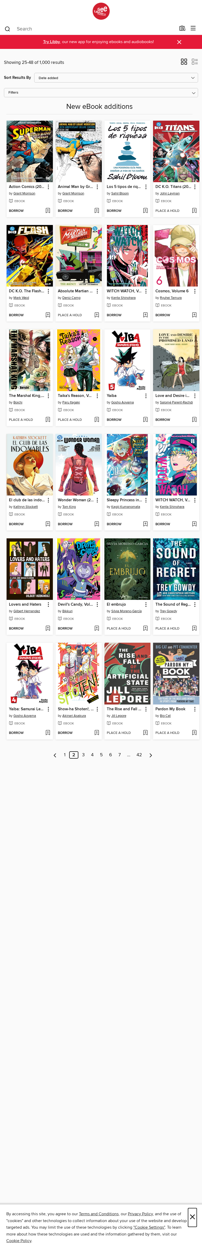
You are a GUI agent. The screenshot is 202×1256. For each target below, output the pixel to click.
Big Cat (165, 716)
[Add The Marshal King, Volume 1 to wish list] (47, 420)
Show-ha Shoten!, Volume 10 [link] (76, 709)
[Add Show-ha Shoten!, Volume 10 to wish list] (96, 733)
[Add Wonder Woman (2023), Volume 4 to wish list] (96, 524)
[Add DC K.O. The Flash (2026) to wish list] (47, 315)
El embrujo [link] (116, 604)
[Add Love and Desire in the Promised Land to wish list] (194, 420)
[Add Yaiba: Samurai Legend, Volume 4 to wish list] (47, 733)
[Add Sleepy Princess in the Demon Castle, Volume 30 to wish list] (145, 524)
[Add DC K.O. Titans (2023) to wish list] (194, 211)
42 (139, 755)
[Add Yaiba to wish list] (145, 420)
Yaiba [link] (112, 396)
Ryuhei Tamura (171, 298)
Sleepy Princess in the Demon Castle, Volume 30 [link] (125, 500)
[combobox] (90, 29)
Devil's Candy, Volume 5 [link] (76, 604)
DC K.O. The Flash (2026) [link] (27, 291)
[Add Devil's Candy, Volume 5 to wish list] (96, 628)
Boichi (17, 402)
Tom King (69, 507)
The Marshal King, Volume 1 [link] (27, 396)
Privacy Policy (140, 1214)
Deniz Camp (71, 298)
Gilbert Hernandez (26, 611)
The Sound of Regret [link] (173, 604)
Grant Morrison (24, 193)
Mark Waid (21, 298)
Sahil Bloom (120, 193)
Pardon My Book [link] (170, 709)
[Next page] (151, 755)
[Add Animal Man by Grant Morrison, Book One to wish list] (96, 211)
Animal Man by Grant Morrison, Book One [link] (76, 187)
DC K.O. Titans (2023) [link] (173, 187)
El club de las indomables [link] (27, 500)
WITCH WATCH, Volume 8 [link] (173, 500)
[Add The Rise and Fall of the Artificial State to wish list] (145, 733)
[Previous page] (55, 755)
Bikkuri (67, 611)
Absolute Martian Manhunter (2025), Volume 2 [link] (76, 291)
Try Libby (51, 42)
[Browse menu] (193, 28)
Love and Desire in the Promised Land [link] (173, 396)
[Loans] (182, 29)
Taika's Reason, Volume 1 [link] (76, 396)
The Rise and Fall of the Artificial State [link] (125, 709)
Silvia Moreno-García (126, 611)
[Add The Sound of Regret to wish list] (194, 628)
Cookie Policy (18, 1240)
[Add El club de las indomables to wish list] (47, 524)
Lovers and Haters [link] (25, 604)
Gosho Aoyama (122, 402)
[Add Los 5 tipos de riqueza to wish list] (145, 211)
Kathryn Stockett (25, 507)
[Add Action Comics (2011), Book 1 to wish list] (47, 211)
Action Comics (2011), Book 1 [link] (27, 187)
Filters (13, 92)
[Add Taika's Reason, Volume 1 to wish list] (96, 420)
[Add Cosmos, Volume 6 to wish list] (194, 315)
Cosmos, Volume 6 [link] (172, 291)
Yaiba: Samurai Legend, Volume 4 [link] (27, 709)
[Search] (7, 28)
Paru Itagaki (71, 402)
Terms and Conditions (99, 1214)
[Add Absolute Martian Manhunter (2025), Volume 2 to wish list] (96, 315)
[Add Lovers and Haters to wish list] (47, 628)
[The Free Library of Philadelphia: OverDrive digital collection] (101, 11)
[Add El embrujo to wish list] (145, 628)
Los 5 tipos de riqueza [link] (125, 187)
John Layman (170, 193)
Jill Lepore (118, 716)
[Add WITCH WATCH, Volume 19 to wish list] (145, 315)
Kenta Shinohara (123, 298)
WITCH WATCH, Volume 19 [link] (125, 291)
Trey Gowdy (168, 611)
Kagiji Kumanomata (125, 507)
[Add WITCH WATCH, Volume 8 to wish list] (194, 524)
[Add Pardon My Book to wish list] (194, 733)
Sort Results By (17, 77)
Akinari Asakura (74, 716)
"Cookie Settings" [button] (149, 1227)
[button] (184, 63)
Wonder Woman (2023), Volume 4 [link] (76, 500)
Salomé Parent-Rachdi (176, 402)
